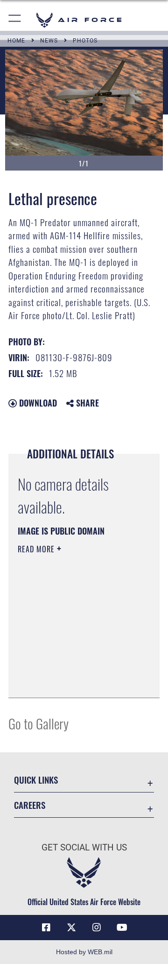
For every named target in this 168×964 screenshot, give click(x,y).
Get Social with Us (84, 847)
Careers (29, 805)
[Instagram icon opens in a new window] (97, 928)
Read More (37, 549)
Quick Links (36, 779)
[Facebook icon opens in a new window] (46, 928)
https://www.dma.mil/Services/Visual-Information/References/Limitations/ (74, 680)
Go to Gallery (38, 723)
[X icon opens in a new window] (71, 928)
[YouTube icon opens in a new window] (122, 928)
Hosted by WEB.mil (84, 952)
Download (37, 403)
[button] (15, 20)
